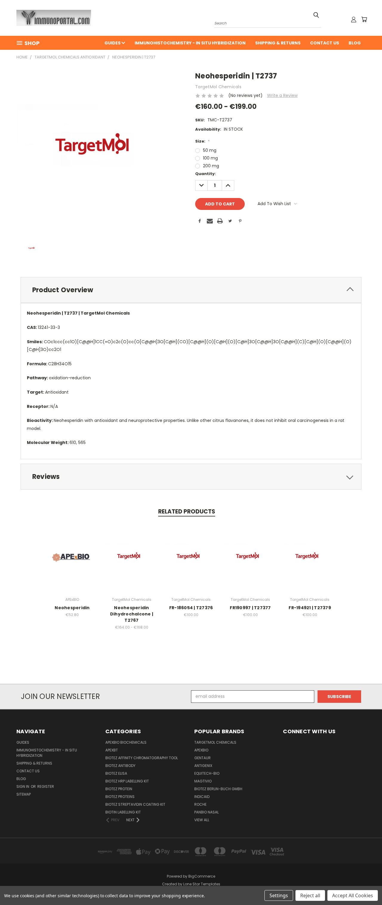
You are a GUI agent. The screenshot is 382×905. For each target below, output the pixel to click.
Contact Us (324, 43)
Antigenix (203, 765)
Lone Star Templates (201, 884)
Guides (112, 43)
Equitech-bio (206, 773)
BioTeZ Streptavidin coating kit (135, 804)
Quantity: (205, 174)
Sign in (23, 786)
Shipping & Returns (278, 43)
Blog (355, 43)
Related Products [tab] (186, 512)
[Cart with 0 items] (364, 19)
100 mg (210, 158)
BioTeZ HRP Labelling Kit (127, 781)
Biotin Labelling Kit (123, 812)
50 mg (209, 150)
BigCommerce (201, 876)
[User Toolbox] (354, 19)
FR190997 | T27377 (250, 608)
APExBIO (201, 750)
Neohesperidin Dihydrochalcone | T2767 (131, 614)
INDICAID (202, 796)
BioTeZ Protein (118, 788)
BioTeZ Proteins (120, 796)
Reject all (310, 895)
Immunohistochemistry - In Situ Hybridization (190, 43)
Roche (200, 804)
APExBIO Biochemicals (126, 742)
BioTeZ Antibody (120, 765)
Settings (278, 895)
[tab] (191, 290)
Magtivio (203, 781)
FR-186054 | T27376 (191, 608)
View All (201, 819)
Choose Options (132, 562)
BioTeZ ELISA (116, 773)
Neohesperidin (72, 608)
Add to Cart (72, 562)
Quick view (72, 551)
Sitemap (23, 794)
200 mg (211, 166)
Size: (202, 141)
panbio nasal (206, 812)
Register (45, 786)
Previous (366, 886)
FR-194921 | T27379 (310, 608)
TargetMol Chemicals (215, 742)
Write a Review (282, 95)
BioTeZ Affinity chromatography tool (141, 757)
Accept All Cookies (352, 895)
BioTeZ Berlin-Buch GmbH (218, 788)
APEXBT (111, 750)
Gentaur (202, 757)
